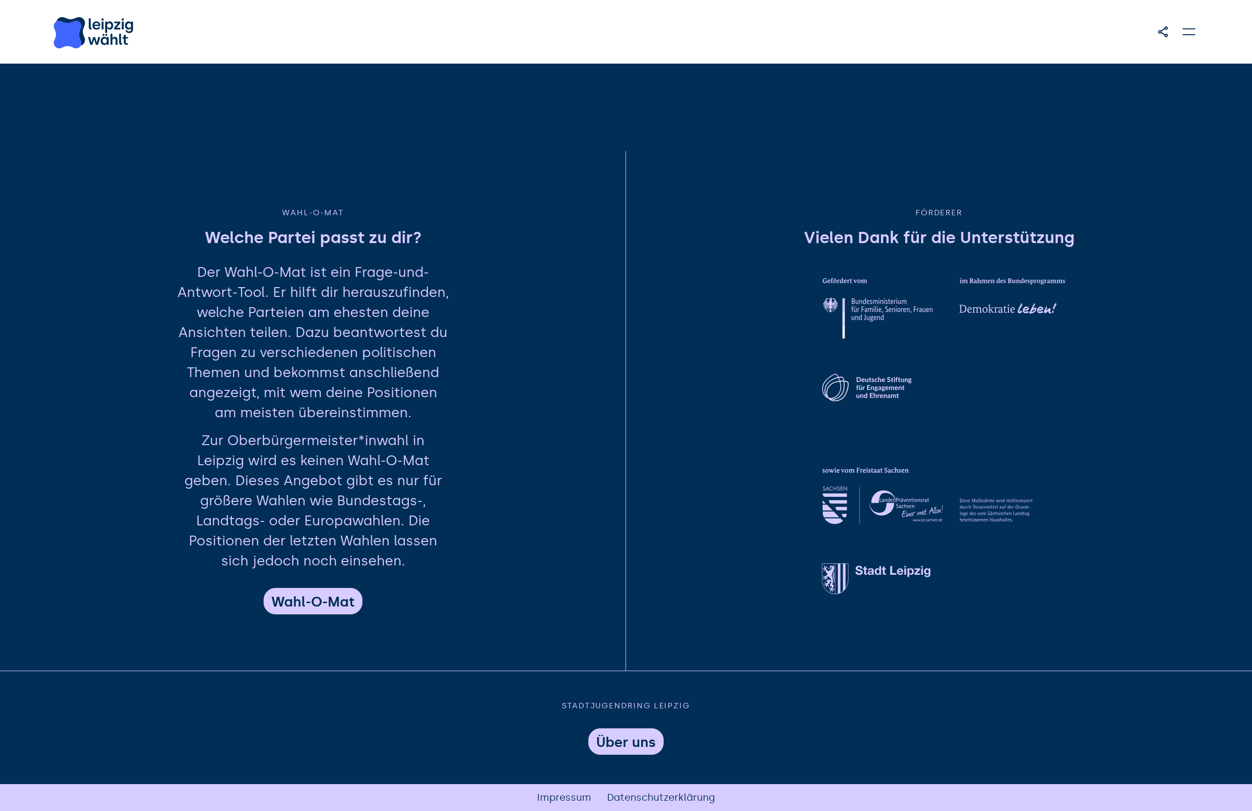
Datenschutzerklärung (661, 797)
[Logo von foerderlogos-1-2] (946, 405)
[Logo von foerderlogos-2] (946, 499)
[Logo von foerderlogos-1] (946, 310)
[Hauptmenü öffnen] (1189, 32)
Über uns (626, 742)
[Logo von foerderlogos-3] (946, 594)
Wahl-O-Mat (313, 602)
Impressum (564, 797)
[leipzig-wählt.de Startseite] (93, 32)
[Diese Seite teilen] (1163, 32)
